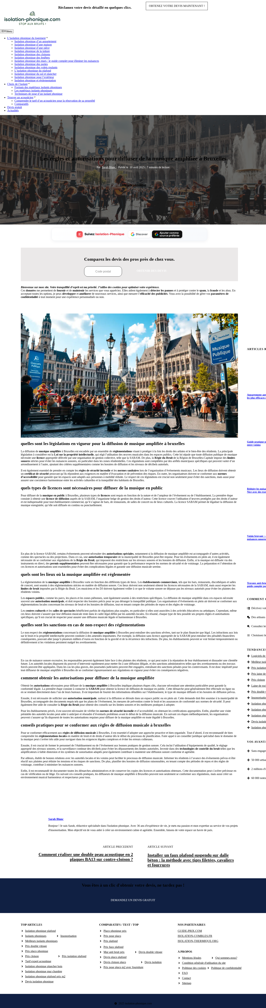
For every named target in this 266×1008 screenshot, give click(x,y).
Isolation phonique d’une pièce (32, 47)
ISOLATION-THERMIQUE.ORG (198, 941)
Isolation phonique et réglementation (35, 80)
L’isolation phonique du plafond (32, 70)
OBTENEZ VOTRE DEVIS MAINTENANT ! (177, 5)
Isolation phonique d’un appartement (35, 41)
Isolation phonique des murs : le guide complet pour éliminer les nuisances (56, 60)
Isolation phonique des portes (31, 64)
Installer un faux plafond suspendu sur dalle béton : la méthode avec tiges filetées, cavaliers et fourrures (190, 860)
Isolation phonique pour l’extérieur (34, 77)
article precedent (118, 846)
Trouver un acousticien (20, 97)
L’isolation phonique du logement (26, 38)
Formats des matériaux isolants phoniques (38, 87)
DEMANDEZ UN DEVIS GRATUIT (133, 900)
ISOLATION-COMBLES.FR (195, 935)
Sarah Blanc (109, 167)
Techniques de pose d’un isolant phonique (38, 93)
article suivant (160, 846)
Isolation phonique (133, 185)
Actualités (13, 110)
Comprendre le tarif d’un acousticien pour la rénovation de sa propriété (54, 100)
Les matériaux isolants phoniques (33, 90)
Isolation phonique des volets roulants (35, 67)
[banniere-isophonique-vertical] (129, 545)
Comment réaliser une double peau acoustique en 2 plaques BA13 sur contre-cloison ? (86, 857)
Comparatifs (21, 103)
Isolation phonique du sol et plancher (35, 73)
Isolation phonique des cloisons (32, 54)
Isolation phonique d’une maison (33, 44)
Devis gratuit (14, 107)
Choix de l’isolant (17, 84)
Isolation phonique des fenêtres (32, 57)
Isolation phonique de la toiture (32, 51)
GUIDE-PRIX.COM (190, 930)
